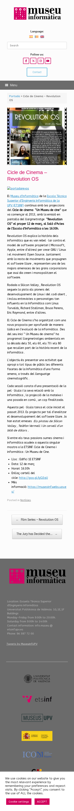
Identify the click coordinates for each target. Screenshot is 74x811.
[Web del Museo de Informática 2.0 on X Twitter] (33, 61)
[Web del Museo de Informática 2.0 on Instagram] (41, 61)
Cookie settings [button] (19, 801)
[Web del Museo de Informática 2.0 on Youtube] (48, 61)
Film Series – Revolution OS (37, 519)
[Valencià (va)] (36, 36)
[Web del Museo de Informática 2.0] (37, 13)
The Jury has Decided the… (37, 534)
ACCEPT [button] (42, 801)
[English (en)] (42, 36)
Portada (14, 96)
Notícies (25, 500)
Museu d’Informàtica (24, 196)
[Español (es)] (31, 36)
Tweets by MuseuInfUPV (21, 643)
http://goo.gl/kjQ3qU (33, 478)
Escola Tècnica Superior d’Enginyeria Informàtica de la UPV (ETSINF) (37, 200)
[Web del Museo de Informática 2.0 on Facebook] (26, 61)
